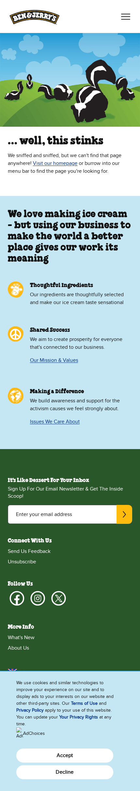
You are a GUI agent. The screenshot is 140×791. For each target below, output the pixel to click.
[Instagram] (38, 598)
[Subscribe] (124, 514)
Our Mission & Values (54, 360)
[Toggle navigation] (126, 17)
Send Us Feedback (29, 551)
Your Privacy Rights (78, 717)
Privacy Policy (30, 710)
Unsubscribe (22, 561)
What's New (21, 637)
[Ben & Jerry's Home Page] (34, 16)
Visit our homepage (55, 163)
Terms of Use (84, 703)
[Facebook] (17, 598)
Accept (65, 755)
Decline (65, 772)
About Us (18, 648)
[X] (58, 598)
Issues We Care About (55, 421)
